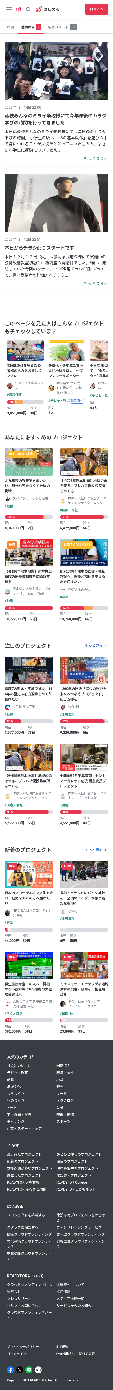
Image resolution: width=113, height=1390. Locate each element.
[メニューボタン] (9, 9)
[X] (19, 1369)
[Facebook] (10, 1369)
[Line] (28, 1369)
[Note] (38, 1369)
